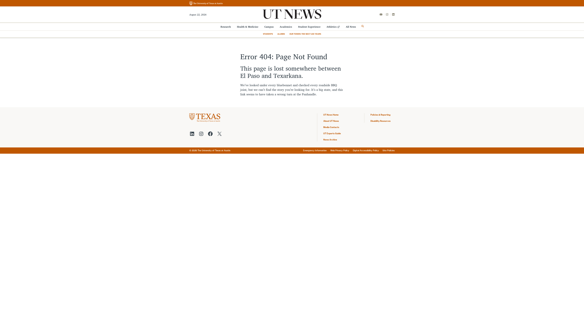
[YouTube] (381, 14)
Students (268, 34)
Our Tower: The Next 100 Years (305, 34)
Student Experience (309, 27)
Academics (286, 27)
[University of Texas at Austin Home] (206, 3)
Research (226, 27)
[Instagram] (387, 14)
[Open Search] (362, 26)
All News (351, 27)
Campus (269, 27)
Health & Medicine (247, 27)
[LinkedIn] (393, 14)
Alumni (281, 34)
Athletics (332, 27)
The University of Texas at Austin (214, 150)
